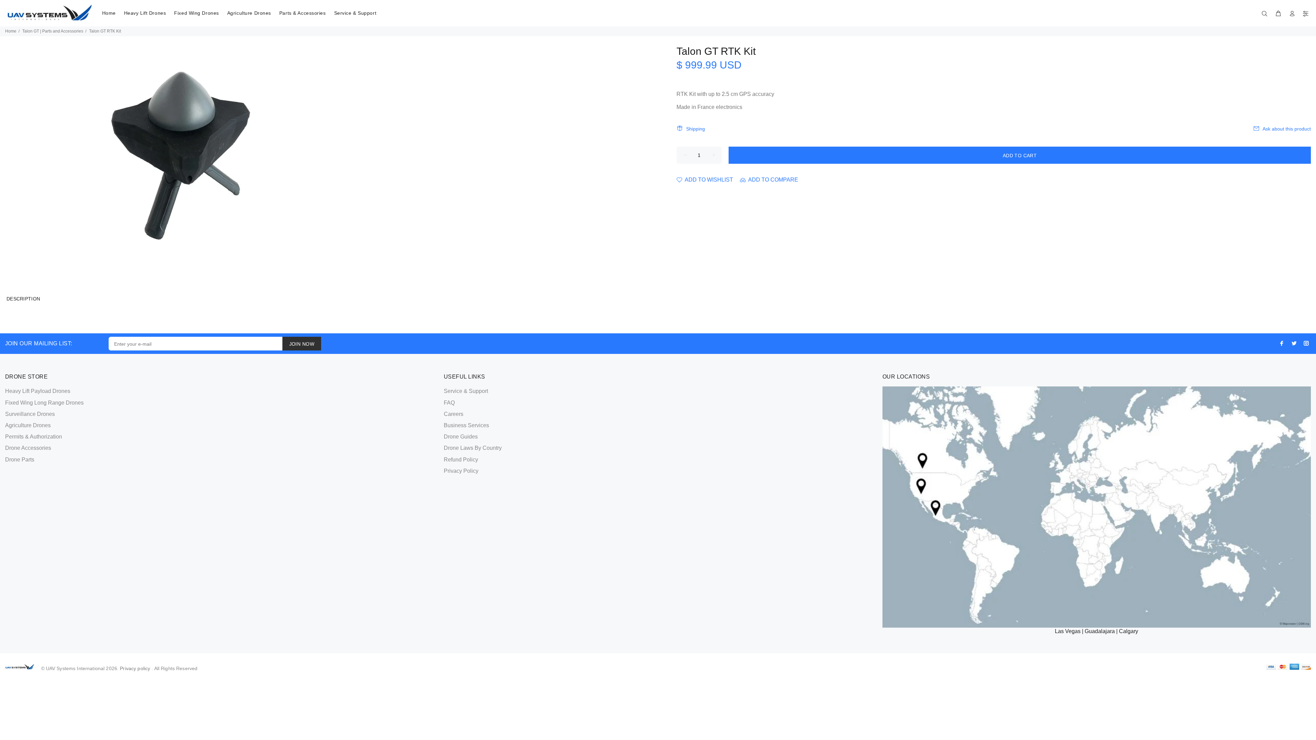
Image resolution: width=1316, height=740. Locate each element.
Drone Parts (19, 460)
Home (109, 13)
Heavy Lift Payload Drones (37, 391)
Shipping (695, 129)
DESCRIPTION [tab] (23, 298)
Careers (453, 414)
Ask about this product (1287, 129)
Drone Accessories (28, 448)
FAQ (449, 403)
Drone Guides (461, 437)
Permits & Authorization (33, 437)
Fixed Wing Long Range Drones (44, 403)
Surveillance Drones (30, 414)
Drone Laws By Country (473, 448)
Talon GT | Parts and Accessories (52, 31)
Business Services (466, 425)
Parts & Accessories (302, 13)
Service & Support (355, 13)
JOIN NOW (301, 344)
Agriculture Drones (249, 13)
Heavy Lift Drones (145, 13)
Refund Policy (461, 460)
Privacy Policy (461, 471)
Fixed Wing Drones (196, 13)
